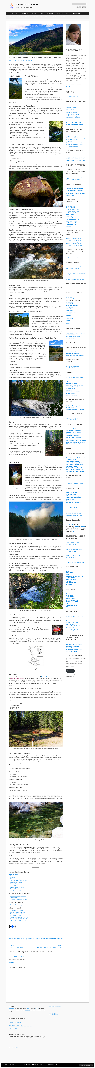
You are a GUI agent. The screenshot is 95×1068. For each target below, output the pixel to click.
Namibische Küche (71, 459)
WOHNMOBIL (76, 14)
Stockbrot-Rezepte (71, 648)
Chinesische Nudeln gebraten (74, 644)
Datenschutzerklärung (53, 1064)
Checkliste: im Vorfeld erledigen (74, 515)
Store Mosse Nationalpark (72, 368)
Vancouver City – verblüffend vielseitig (20, 914)
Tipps (36, 937)
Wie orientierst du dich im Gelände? (75, 143)
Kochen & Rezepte (14, 889)
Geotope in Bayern (70, 627)
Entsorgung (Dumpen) (16, 882)
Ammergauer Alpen (71, 299)
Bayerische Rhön (70, 302)
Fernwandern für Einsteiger (73, 117)
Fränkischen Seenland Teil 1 (72, 209)
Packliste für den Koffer (72, 512)
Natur (26, 937)
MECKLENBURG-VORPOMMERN (74, 576)
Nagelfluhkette (70, 317)
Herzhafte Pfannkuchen (72, 651)
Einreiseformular (70, 482)
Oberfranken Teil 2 (71, 224)
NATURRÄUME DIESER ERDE (75, 616)
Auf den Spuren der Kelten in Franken (75, 279)
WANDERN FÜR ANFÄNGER (15, 1022)
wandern (14, 940)
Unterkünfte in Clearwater (48, 677)
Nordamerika (49, 938)
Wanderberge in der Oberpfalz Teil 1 (75, 258)
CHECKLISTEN (71, 507)
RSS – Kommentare (53, 1014)
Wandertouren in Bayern (72, 116)
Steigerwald (69, 322)
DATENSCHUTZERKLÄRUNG (41, 17)
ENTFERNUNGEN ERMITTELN (15, 1025)
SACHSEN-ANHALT (71, 583)
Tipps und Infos (13, 874)
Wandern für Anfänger (71, 136)
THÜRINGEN (69, 584)
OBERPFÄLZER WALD (71, 605)
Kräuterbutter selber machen (74, 649)
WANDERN (41, 14)
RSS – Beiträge (52, 1013)
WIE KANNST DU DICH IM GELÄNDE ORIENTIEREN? (20, 1027)
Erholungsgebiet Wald (71, 334)
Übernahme (13, 885)
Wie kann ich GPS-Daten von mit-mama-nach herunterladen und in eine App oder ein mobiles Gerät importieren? (76, 158)
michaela (23, 60)
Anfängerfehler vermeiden (17, 887)
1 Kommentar (30, 60)
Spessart (68, 320)
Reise (53, 938)
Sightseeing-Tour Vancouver (17, 915)
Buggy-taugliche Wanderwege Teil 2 (75, 179)
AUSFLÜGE (33, 14)
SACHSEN (68, 581)
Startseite (11, 14)
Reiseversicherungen (15, 879)
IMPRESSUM (28, 17)
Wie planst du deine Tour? (72, 146)
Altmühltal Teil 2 (70, 208)
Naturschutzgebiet (40, 938)
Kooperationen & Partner (55, 1006)
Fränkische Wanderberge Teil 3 (74, 242)
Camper (59, 937)
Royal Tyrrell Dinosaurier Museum (19, 920)
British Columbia (52, 937)
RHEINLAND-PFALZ (71, 579)
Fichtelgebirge (69, 307)
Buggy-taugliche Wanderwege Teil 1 (75, 178)
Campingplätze (16, 938)
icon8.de (16, 1047)
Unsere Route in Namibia (73, 492)
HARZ (67, 603)
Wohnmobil (44, 937)
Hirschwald (69, 315)
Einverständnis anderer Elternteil (18, 899)
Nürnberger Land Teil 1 (72, 218)
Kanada (16, 937)
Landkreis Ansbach (71, 213)
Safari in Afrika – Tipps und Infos (75, 469)
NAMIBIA (82, 526)
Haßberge (68, 313)
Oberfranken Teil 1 (71, 223)
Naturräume (31, 937)
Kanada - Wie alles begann (72, 420)
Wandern (12, 937)
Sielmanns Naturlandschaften (73, 626)
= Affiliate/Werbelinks (72, 96)
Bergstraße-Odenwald (72, 305)
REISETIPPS (50, 14)
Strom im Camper (14, 884)
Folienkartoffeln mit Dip (72, 646)
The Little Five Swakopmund (73, 502)
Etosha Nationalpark (71, 494)
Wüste (67, 621)
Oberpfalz (68, 226)
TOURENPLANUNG (13, 1028)
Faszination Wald (70, 624)
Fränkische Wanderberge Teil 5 (74, 245)
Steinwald (68, 323)
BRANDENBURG (70, 573)
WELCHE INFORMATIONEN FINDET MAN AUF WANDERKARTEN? (23, 1024)
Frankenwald (69, 310)
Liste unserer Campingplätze (17, 912)
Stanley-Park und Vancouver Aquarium (20, 917)
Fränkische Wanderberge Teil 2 (74, 240)
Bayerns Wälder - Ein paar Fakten (74, 336)
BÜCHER (68, 14)
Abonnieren (70, 671)
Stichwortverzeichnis (15, 890)
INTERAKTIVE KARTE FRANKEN (75, 288)
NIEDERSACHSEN (70, 578)
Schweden (77, 529)
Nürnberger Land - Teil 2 (72, 219)
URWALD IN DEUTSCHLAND (75, 562)
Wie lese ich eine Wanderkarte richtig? (75, 138)
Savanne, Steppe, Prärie (72, 622)
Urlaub (39, 937)
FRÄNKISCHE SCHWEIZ (72, 602)
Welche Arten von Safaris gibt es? (75, 471)
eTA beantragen (14, 897)
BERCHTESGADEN (70, 598)
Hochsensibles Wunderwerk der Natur (76, 333)
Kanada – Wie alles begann (17, 905)
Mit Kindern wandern (71, 106)
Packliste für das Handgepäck (73, 513)
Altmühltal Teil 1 (70, 206)
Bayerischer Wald (70, 303)
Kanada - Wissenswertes (72, 418)
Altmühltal (69, 297)
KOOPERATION (62, 17)
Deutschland (69, 525)
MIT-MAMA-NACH (27, 4)
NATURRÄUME (59, 14)
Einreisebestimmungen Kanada (18, 896)
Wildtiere (19, 940)
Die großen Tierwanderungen (74, 501)
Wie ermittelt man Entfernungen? (74, 144)
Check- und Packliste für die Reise (18, 880)
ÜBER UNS (11, 17)
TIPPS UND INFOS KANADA (75, 377)
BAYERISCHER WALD (71, 597)
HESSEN (68, 574)
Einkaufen (12, 877)
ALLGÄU (68, 593)
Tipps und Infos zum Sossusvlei (74, 464)
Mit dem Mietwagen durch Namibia (75, 458)
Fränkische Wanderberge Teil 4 (74, 243)
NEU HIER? (19, 17)
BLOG (17, 14)
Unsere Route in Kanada (16, 910)
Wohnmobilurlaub (31, 940)
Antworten (11, 962)
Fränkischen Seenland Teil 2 (72, 211)
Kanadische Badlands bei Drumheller (19, 919)
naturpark (33, 938)
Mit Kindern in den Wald (72, 338)
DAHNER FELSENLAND (72, 600)
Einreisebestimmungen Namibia (75, 463)
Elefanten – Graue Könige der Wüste (75, 496)
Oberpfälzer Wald (70, 318)
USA (73, 531)
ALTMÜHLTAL (69, 595)
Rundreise (57, 938)
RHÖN (67, 607)
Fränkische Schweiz (71, 312)
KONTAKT (53, 17)
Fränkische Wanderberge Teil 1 (74, 238)
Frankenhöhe (69, 308)
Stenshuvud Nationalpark (72, 366)
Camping (11, 938)
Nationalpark (22, 937)
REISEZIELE (25, 14)
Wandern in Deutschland (72, 114)
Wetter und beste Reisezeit (73, 461)
